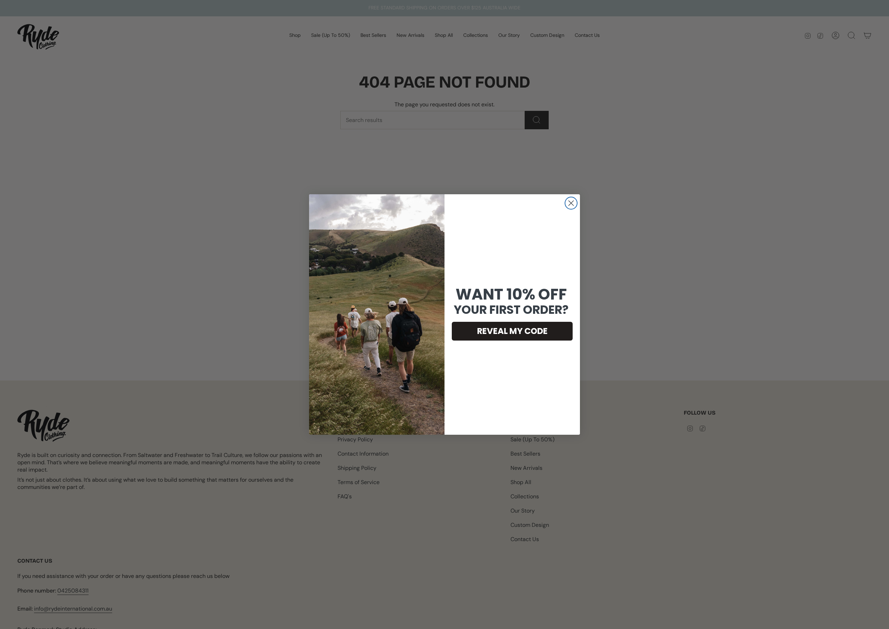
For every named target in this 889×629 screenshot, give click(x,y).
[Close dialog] (571, 203)
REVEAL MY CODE (512, 331)
